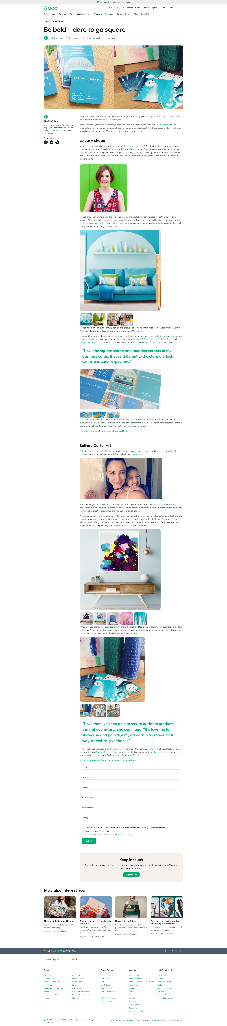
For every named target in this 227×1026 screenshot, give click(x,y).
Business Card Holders (80, 992)
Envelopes (76, 985)
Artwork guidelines (165, 988)
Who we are (133, 985)
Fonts (138, 1020)
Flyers (88, 14)
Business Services (124, 14)
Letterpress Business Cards (54, 988)
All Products (48, 975)
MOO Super (105, 982)
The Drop (133, 992)
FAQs (160, 985)
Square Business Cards (52, 982)
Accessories (109, 14)
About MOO (134, 975)
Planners (75, 998)
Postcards (63, 14)
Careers (132, 988)
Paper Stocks (105, 975)
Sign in (154, 8)
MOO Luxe (105, 978)
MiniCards (48, 985)
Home (47, 21)
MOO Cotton (106, 985)
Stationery (98, 14)
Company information (159, 1020)
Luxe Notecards (78, 982)
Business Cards (50, 14)
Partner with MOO (136, 1011)
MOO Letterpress (107, 992)
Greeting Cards (78, 978)
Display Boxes (77, 988)
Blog (136, 14)
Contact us (162, 975)
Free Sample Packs (133, 8)
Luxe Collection (107, 1001)
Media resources (135, 978)
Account (146, 8)
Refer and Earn (163, 995)
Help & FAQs (145, 14)
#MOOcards (163, 125)
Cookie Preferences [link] (175, 1020)
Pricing (160, 978)
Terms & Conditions (114, 1020)
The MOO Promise (136, 1005)
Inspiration (58, 21)
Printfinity (132, 1001)
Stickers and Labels (51, 995)
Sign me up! (131, 875)
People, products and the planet (141, 982)
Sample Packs (106, 995)
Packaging (133, 1008)
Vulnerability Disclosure (167, 998)
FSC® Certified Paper (109, 998)
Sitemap (145, 1020)
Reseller (132, 998)
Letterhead (76, 975)
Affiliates (161, 992)
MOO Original (106, 988)
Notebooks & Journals (80, 995)
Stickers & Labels (77, 14)
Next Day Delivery (164, 982)
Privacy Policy (128, 1020)
